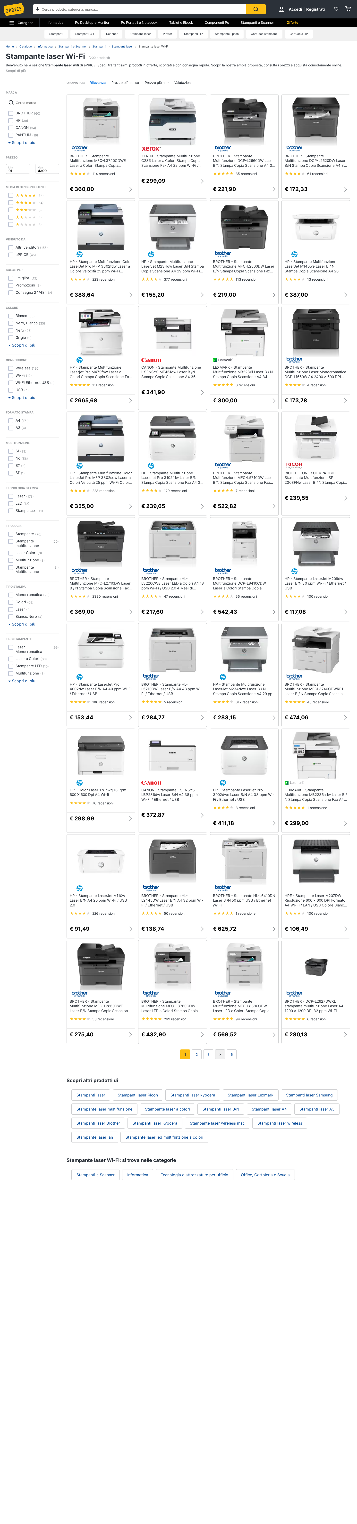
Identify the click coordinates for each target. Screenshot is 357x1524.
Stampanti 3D (84, 34)
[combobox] (139, 9)
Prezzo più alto (157, 82)
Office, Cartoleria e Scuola (265, 1174)
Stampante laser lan (94, 1137)
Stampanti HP (193, 34)
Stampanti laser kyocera (192, 1095)
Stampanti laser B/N (221, 1109)
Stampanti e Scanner (257, 22)
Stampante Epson (227, 34)
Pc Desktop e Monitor (92, 22)
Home (10, 46)
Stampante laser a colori (167, 1109)
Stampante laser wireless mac (217, 1123)
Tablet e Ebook (181, 22)
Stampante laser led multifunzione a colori (164, 1137)
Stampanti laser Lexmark (250, 1095)
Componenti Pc (217, 22)
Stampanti (56, 34)
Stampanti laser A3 (316, 1109)
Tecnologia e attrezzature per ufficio (194, 1174)
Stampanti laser (140, 34)
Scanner (112, 34)
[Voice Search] (38, 9)
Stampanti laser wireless (279, 1123)
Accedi (295, 9)
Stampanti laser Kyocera (155, 1123)
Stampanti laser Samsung (309, 1095)
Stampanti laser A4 (269, 1109)
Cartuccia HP (299, 34)
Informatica (54, 22)
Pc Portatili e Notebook (139, 22)
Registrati (315, 9)
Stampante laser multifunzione (104, 1109)
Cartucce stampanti (264, 34)
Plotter (167, 34)
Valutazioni (182, 82)
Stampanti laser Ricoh (138, 1095)
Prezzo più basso (125, 82)
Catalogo (25, 46)
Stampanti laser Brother (98, 1123)
